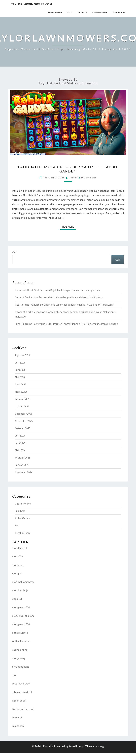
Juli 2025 (20, 435)
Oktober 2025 (22, 428)
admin (73, 177)
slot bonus (18, 565)
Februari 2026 (22, 399)
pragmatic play (21, 683)
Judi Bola (82, 12)
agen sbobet (19, 700)
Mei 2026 (20, 377)
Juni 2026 (20, 369)
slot (14, 675)
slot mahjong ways (23, 581)
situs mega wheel (22, 692)
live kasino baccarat (23, 709)
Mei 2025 (20, 450)
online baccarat (21, 641)
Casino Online (99, 12)
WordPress (76, 746)
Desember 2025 (23, 413)
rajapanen (18, 726)
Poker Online (55, 12)
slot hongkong (20, 666)
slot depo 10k (20, 548)
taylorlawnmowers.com (31, 4)
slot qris (17, 573)
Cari (14, 252)
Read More (69, 226)
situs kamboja (20, 590)
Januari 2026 (22, 406)
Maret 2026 (21, 391)
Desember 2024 (23, 472)
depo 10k (17, 598)
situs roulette (20, 632)
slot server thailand (23, 615)
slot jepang (18, 658)
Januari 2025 (22, 464)
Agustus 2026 (22, 355)
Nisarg (100, 746)
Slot (69, 12)
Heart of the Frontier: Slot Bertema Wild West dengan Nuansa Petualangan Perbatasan (64, 304)
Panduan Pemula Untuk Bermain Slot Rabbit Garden (68, 169)
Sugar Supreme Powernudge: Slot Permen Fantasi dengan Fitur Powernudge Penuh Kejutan (66, 323)
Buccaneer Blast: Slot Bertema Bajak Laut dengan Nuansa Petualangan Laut (58, 290)
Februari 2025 (22, 457)
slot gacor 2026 (21, 607)
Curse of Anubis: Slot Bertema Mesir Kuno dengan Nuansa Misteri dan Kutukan (59, 297)
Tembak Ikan (118, 12)
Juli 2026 (20, 362)
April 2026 (20, 384)
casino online (19, 649)
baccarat (17, 717)
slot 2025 (17, 556)
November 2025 (24, 421)
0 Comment (88, 177)
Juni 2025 (20, 443)
